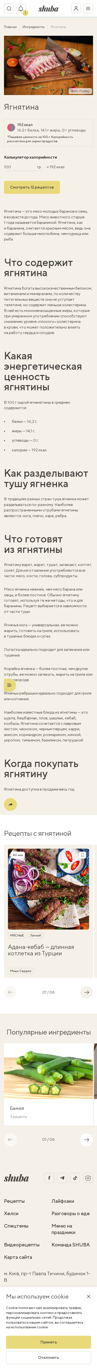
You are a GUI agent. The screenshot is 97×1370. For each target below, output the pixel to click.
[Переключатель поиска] (9, 8)
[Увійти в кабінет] (76, 8)
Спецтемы (16, 1226)
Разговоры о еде (70, 1213)
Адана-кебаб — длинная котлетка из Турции (41, 950)
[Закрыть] (88, 1296)
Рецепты (14, 1201)
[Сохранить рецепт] (82, 855)
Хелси (11, 1213)
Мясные (17, 935)
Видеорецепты (22, 1244)
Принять (48, 1342)
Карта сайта (18, 1257)
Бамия (17, 1108)
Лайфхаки (62, 1201)
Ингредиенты (34, 27)
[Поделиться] (10, 804)
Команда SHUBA (70, 1244)
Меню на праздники (63, 1229)
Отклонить (48, 1357)
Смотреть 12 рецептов (32, 187)
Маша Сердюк (20, 971)
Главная (10, 27)
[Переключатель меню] (88, 8)
